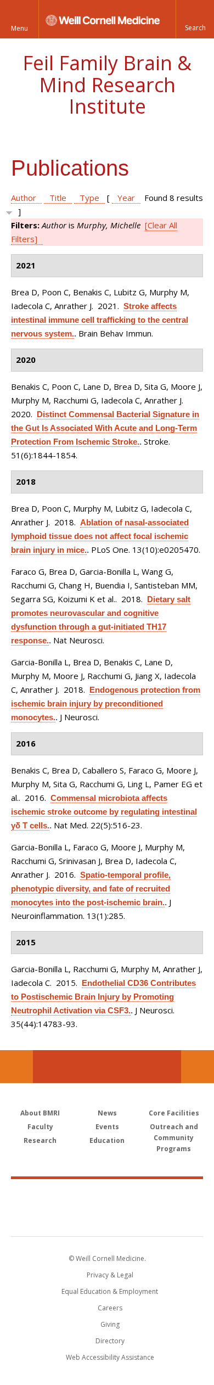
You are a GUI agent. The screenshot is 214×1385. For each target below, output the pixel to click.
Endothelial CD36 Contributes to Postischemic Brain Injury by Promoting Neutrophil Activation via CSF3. (103, 996)
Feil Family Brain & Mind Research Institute (107, 84)
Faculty (40, 1126)
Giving (110, 1324)
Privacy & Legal (110, 1275)
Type (89, 197)
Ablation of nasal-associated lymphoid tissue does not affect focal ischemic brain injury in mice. (100, 536)
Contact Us (197, 1066)
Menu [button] (19, 28)
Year (126, 197)
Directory (110, 1340)
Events (107, 1126)
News (107, 1113)
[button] (195, 19)
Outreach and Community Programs (174, 1137)
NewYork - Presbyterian (107, 1218)
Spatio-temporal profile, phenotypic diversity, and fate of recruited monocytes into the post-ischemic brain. (91, 888)
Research (40, 1140)
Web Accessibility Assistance (110, 1357)
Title (57, 197)
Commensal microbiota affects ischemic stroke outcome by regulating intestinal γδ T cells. (104, 811)
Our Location (16, 1066)
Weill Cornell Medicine (107, 1195)
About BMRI (40, 1113)
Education (107, 1140)
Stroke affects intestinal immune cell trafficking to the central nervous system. (99, 319)
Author (23, 197)
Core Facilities (174, 1113)
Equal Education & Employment (109, 1291)
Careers (110, 1308)
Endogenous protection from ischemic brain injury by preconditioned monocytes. (105, 703)
